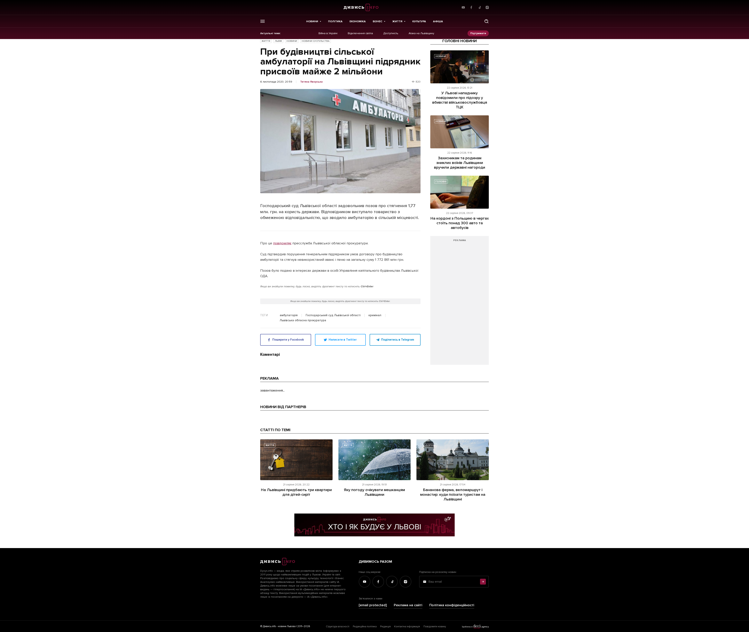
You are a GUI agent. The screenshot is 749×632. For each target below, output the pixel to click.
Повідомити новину (434, 626)
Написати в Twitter (343, 339)
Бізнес (377, 21)
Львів (278, 41)
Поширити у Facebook (288, 339)
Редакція (385, 626)
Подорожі (429, 445)
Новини (312, 21)
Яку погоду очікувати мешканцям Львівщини (374, 492)
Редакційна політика (365, 626)
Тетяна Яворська (311, 81)
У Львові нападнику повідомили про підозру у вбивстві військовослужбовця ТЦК (459, 100)
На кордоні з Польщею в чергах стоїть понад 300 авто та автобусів (459, 223)
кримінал (374, 315)
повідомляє (282, 243)
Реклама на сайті (408, 605)
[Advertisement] (459, 302)
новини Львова (287, 626)
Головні (441, 181)
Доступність (390, 33)
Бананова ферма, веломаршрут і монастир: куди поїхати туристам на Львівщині (452, 495)
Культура (419, 21)
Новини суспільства (315, 41)
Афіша (438, 21)
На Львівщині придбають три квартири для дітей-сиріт (296, 492)
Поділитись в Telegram (397, 339)
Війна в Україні (328, 33)
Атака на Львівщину (421, 33)
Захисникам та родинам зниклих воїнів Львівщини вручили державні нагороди (459, 163)
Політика (335, 21)
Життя (397, 21)
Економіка (358, 21)
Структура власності (337, 626)
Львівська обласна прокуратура (303, 320)
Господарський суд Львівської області (333, 315)
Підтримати (478, 33)
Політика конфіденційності (451, 605)
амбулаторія (289, 315)
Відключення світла (360, 33)
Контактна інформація (407, 626)
